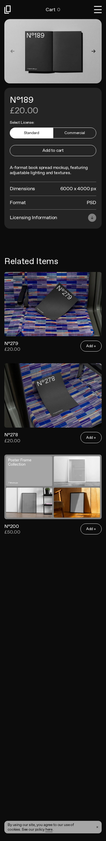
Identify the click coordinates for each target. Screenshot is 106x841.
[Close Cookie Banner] (97, 827)
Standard (31, 132)
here (48, 829)
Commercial (74, 132)
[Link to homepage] (25, 9)
